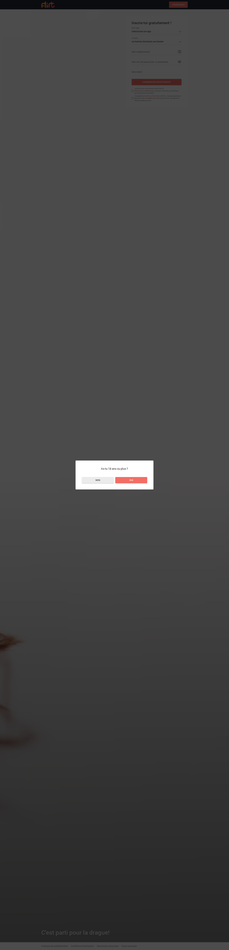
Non (97, 480)
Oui (131, 480)
